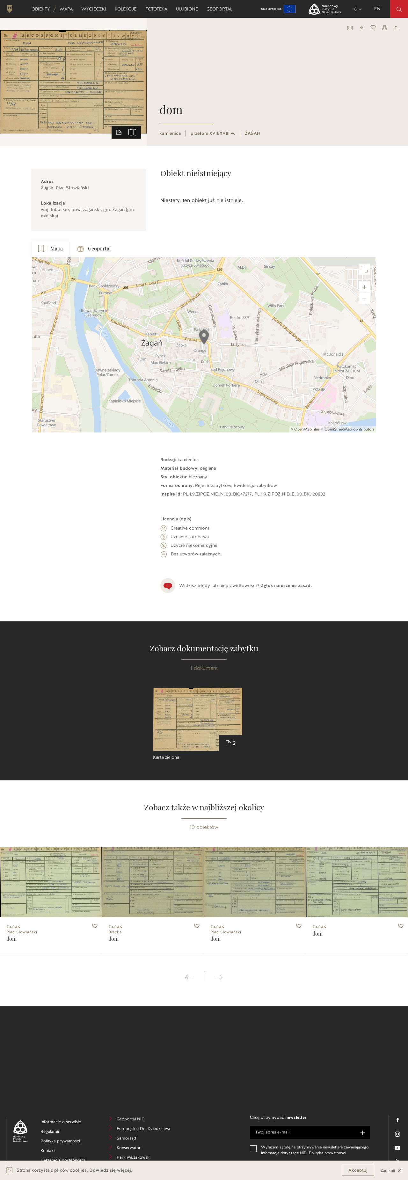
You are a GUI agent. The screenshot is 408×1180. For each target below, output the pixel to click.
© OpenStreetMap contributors (348, 429)
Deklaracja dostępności (65, 1161)
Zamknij (388, 1170)
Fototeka (158, 9)
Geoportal (222, 9)
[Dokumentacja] (118, 131)
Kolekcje (128, 9)
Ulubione (189, 9)
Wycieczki (95, 9)
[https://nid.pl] (18, 1131)
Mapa (68, 9)
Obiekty (43, 9)
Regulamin (60, 1132)
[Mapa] (132, 131)
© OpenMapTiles (305, 429)
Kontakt (57, 1151)
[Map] (204, 344)
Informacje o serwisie (65, 1123)
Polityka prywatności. (328, 1152)
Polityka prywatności (65, 1142)
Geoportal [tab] (99, 248)
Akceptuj (358, 1170)
